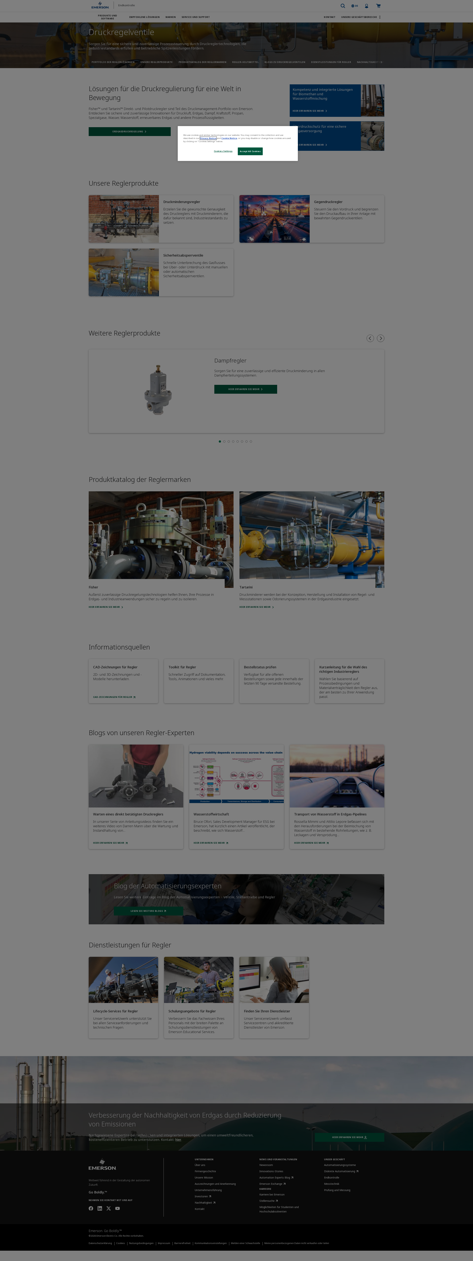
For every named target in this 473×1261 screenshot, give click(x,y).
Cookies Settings (223, 151)
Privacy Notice (208, 138)
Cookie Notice (229, 138)
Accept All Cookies (250, 151)
